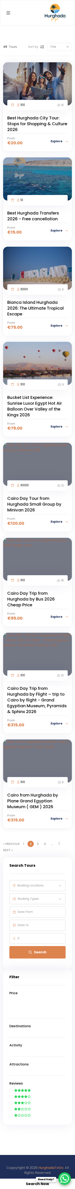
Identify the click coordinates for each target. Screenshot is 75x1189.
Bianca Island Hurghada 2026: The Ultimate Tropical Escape (35, 308)
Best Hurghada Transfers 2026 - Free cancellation (33, 216)
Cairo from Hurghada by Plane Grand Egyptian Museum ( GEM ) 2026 (32, 801)
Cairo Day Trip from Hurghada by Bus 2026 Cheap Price (31, 599)
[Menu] (8, 12)
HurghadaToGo (50, 1167)
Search (40, 952)
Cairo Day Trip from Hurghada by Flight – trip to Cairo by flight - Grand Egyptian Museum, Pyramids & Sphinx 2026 (37, 700)
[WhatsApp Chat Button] (64, 1178)
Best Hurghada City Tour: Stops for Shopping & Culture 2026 (37, 123)
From (11, 138)
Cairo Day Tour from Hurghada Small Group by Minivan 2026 (34, 504)
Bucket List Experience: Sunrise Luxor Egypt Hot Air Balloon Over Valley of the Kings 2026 (34, 406)
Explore (57, 141)
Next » (8, 850)
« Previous (11, 844)
